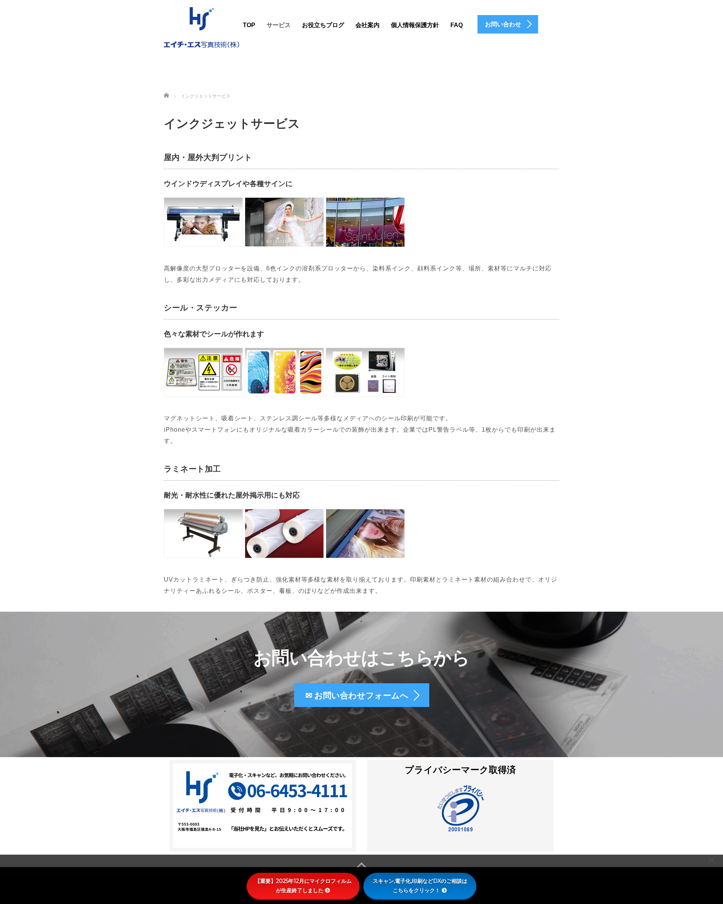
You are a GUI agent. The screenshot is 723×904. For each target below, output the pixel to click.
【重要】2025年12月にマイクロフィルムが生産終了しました (303, 886)
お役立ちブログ (323, 25)
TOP (249, 25)
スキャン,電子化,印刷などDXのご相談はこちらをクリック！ (420, 886)
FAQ (456, 25)
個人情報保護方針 (415, 25)
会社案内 (367, 25)
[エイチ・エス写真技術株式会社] (201, 26)
